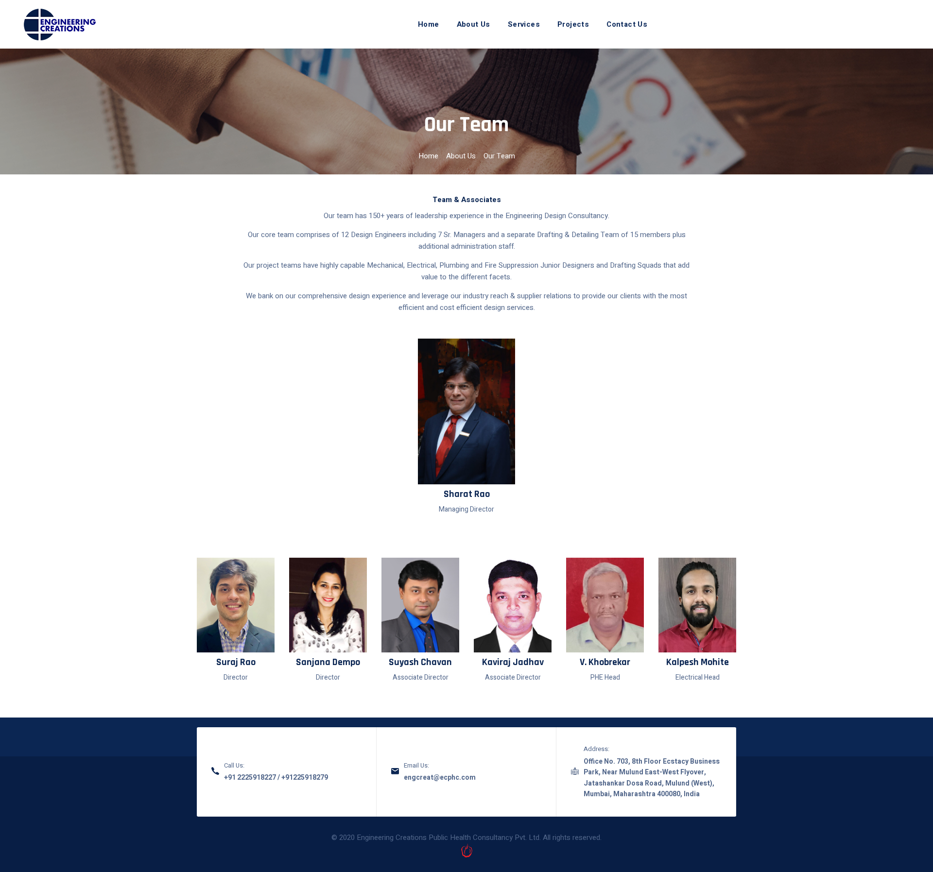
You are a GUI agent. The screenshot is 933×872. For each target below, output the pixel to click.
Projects (573, 24)
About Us (473, 24)
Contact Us (626, 24)
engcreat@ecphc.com (440, 777)
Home (428, 24)
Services (524, 24)
